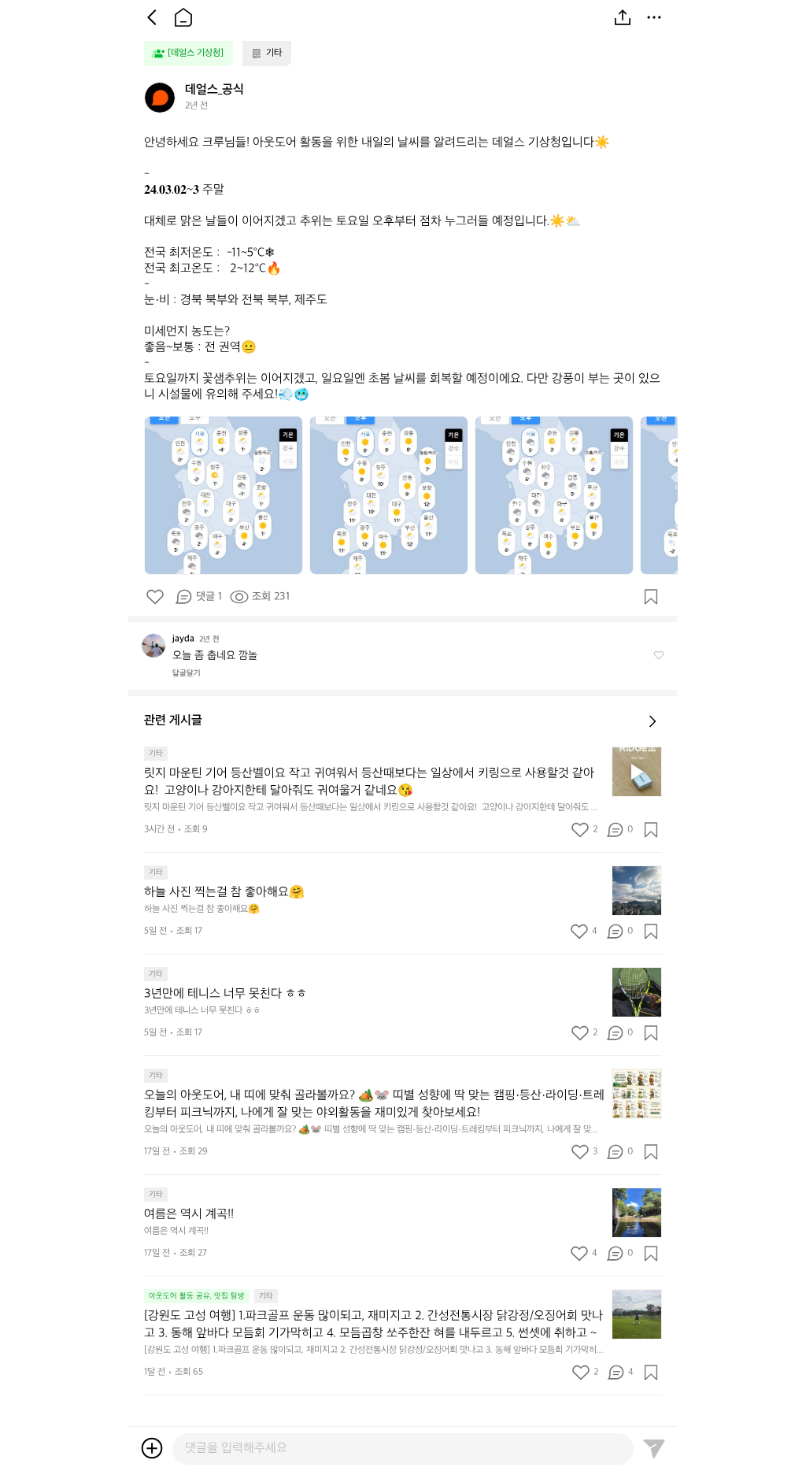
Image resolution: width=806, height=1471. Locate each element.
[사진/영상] (152, 1448)
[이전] (152, 17)
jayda (183, 639)
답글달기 (186, 673)
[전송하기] (654, 1448)
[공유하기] (622, 17)
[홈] (183, 17)
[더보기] (654, 17)
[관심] (651, 597)
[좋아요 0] (155, 597)
